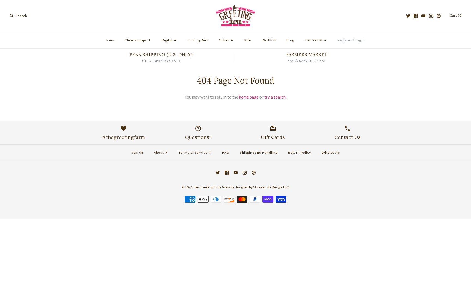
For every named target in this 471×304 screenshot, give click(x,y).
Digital (169, 40)
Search (137, 153)
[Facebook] (416, 16)
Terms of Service (195, 153)
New (110, 40)
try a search (275, 96)
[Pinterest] (439, 16)
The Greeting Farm (207, 187)
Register (344, 40)
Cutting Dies (197, 40)
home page (249, 96)
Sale (247, 40)
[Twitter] (408, 16)
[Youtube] (423, 16)
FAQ (226, 153)
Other (226, 40)
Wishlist (269, 40)
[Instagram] (431, 16)
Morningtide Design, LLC (271, 187)
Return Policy (299, 153)
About (161, 153)
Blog (290, 40)
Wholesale (331, 153)
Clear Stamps (138, 40)
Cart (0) (456, 15)
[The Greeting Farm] (235, 8)
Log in (360, 40)
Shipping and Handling (258, 153)
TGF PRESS (316, 40)
